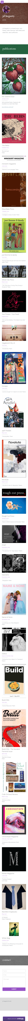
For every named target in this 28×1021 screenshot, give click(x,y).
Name (5, 971)
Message (6, 979)
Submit (14, 989)
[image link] (14, 76)
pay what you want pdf (7, 107)
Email (4, 975)
